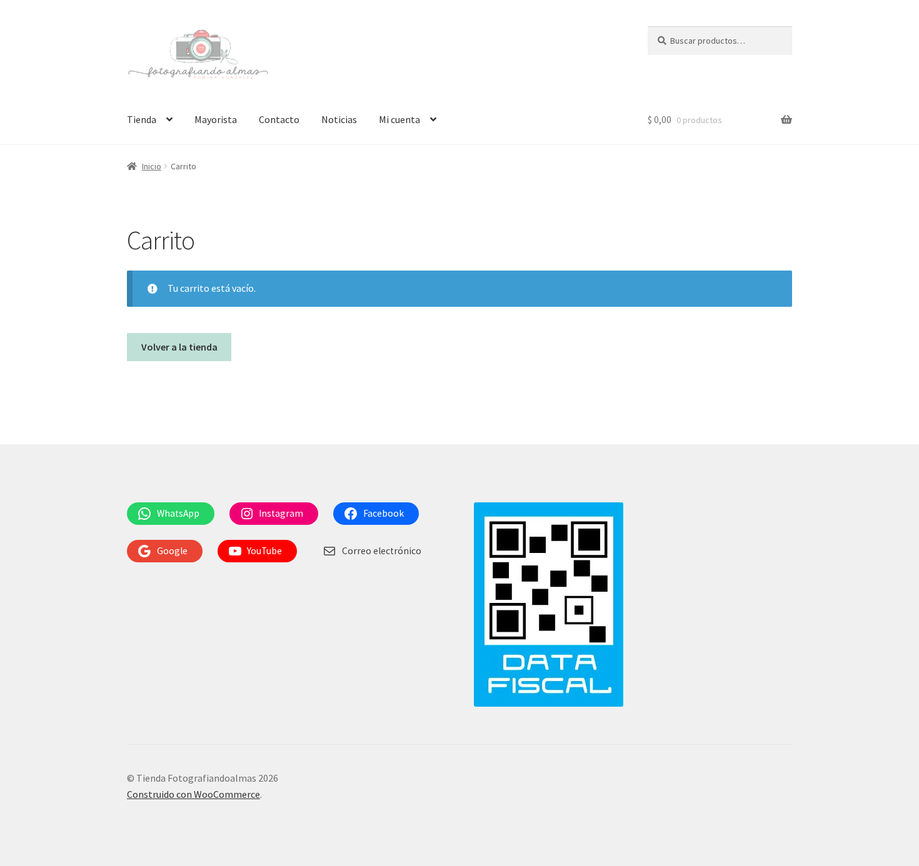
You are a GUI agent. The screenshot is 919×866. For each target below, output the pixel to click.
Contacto (279, 119)
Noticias (339, 119)
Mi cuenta (399, 119)
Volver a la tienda (179, 347)
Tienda (141, 119)
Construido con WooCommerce (193, 794)
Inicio (151, 166)
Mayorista (215, 119)
